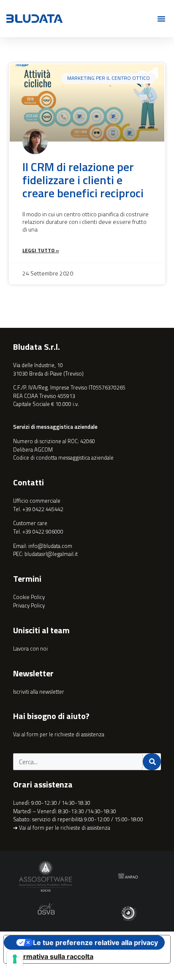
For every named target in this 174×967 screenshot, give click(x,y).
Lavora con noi (30, 648)
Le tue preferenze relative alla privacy (95, 942)
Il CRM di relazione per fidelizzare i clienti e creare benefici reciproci (83, 180)
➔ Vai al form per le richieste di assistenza (61, 827)
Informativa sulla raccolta (52, 956)
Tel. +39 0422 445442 (38, 509)
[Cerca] (152, 761)
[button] (161, 18)
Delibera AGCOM (33, 449)
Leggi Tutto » (40, 250)
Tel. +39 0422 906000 (38, 531)
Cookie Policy (29, 597)
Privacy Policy (29, 605)
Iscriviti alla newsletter (38, 691)
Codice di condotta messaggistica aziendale (63, 457)
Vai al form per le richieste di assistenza (58, 734)
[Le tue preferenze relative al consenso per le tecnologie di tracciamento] (15, 959)
